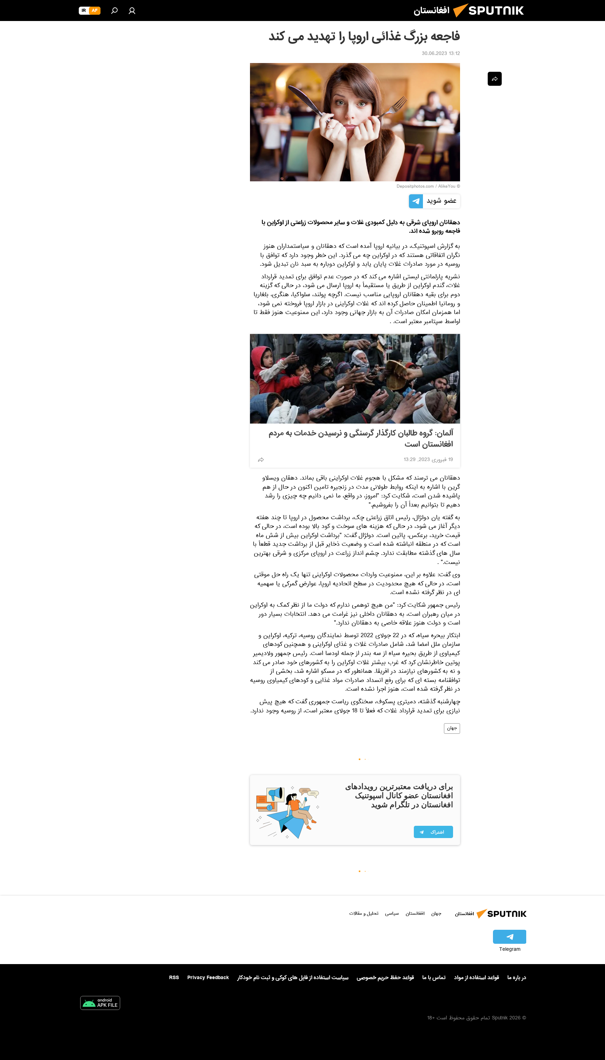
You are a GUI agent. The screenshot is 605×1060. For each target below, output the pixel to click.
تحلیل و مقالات (363, 913)
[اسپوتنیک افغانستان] (491, 20)
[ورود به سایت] (132, 11)
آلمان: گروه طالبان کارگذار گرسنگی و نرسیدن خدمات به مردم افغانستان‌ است (361, 439)
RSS (174, 978)
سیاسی (392, 913)
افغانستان (415, 913)
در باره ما (516, 978)
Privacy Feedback (208, 978)
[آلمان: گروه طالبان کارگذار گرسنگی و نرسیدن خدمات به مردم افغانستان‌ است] (355, 379)
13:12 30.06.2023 (441, 54)
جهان (452, 728)
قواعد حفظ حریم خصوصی (385, 978)
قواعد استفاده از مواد (476, 978)
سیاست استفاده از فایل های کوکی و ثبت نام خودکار (292, 978)
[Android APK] (100, 1004)
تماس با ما (434, 978)
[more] (261, 460)
